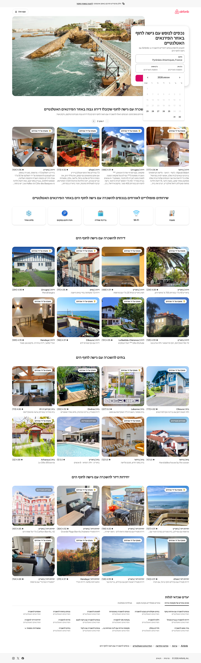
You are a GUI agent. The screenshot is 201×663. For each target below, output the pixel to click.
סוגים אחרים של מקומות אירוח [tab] (177, 603)
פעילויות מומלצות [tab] (125, 603)
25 (169, 111)
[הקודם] (107, 121)
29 (147, 111)
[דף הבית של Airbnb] (182, 11)
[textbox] (172, 69)
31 (174, 117)
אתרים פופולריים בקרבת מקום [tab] (148, 603)
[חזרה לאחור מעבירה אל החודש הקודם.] (179, 77)
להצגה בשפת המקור (85, 3)
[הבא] (94, 121)
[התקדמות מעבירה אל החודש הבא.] (148, 77)
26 (164, 111)
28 (153, 111)
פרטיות (167, 658)
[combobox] (160, 60)
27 (158, 111)
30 (180, 117)
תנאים (158, 658)
